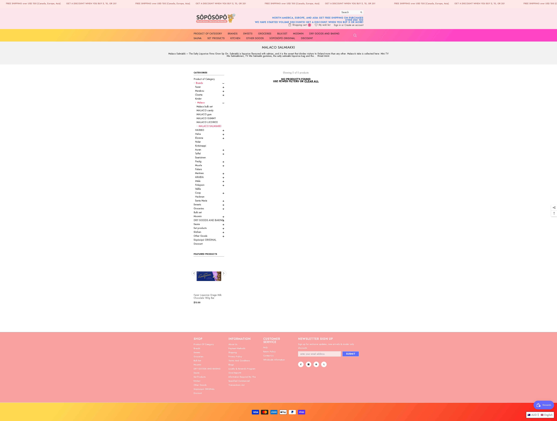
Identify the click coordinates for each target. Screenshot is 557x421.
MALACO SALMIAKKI (210, 126)
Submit (350, 354)
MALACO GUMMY (206, 118)
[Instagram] (308, 364)
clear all (311, 81)
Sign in (338, 25)
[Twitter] (324, 364)
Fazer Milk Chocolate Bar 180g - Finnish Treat (207, 296)
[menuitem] (209, 79)
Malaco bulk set (205, 106)
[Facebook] (301, 364)
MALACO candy (205, 110)
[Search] (351, 12)
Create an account (353, 25)
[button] (209, 83)
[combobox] (349, 12)
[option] (208, 283)
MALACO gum (204, 114)
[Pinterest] (316, 364)
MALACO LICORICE (207, 122)
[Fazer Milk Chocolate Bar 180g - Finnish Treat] (209, 276)
